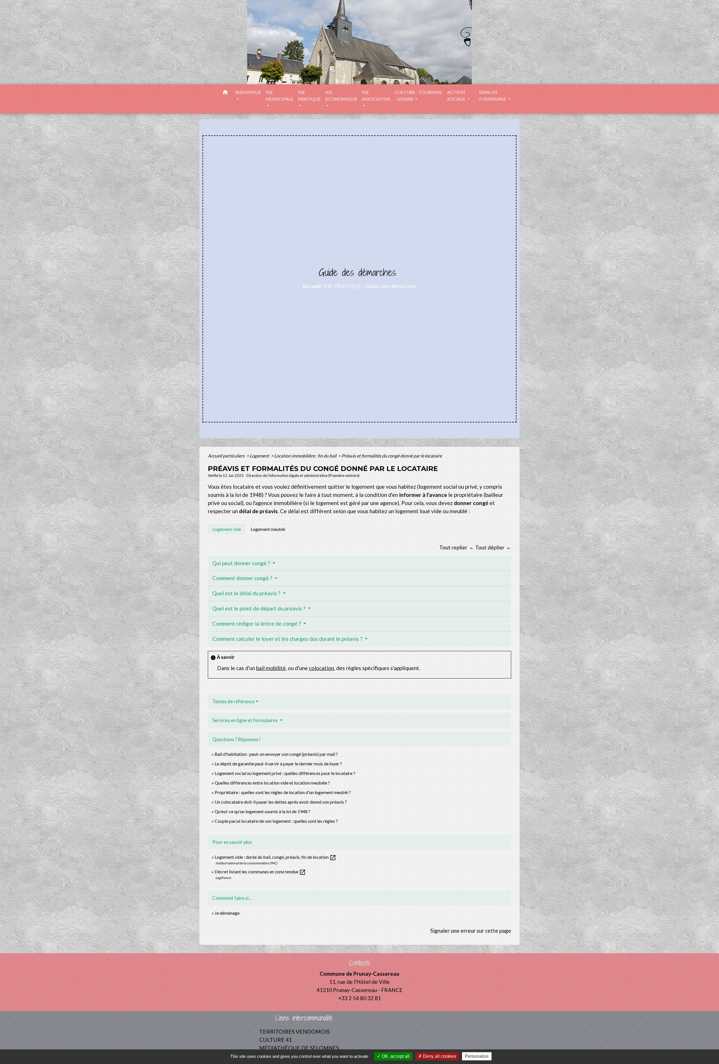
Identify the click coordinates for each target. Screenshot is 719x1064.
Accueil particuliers (226, 455)
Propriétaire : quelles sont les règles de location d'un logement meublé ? (283, 792)
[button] (225, 93)
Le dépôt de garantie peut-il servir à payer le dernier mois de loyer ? (278, 763)
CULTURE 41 (275, 1039)
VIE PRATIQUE (343, 286)
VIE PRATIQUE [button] (309, 95)
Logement (260, 455)
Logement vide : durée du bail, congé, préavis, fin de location (275, 857)
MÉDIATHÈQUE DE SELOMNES (299, 1048)
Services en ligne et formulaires (245, 720)
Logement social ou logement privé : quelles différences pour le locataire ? (285, 773)
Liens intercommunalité (304, 1018)
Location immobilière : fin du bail (305, 455)
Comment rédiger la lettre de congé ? (257, 623)
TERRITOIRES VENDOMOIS (294, 1031)
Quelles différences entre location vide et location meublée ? (272, 782)
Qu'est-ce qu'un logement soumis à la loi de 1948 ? (262, 811)
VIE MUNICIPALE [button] (279, 95)
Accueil (311, 286)
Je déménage (227, 913)
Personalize (477, 1056)
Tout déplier (493, 547)
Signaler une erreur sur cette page (470, 930)
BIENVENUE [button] (248, 92)
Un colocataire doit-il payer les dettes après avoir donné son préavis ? (281, 801)
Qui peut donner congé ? (241, 563)
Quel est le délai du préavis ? (246, 593)
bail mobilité (271, 668)
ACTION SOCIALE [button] (456, 95)
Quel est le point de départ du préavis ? (259, 608)
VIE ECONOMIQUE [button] (341, 95)
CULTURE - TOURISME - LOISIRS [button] (418, 95)
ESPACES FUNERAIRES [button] (493, 95)
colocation (321, 668)
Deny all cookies (439, 1056)
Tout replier (456, 547)
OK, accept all (395, 1056)
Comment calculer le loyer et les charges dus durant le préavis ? (287, 638)
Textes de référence (233, 701)
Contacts (359, 963)
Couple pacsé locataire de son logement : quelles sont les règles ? (276, 821)
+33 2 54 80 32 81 (359, 998)
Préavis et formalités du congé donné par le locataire (392, 455)
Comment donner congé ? (242, 578)
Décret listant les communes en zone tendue (260, 871)
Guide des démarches (391, 286)
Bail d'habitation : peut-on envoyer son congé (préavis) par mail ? (276, 754)
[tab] (227, 529)
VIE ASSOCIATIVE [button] (376, 95)
